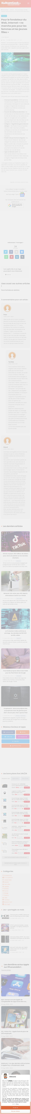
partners (10, 1080)
